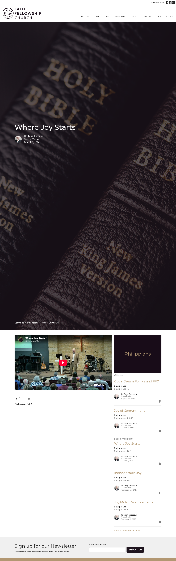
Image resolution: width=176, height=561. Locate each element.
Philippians (33, 323)
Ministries (121, 16)
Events (135, 16)
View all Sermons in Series (127, 530)
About (107, 16)
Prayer (169, 16)
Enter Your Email (97, 544)
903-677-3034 (157, 2)
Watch (85, 16)
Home (96, 16)
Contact (148, 16)
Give (159, 16)
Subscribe (135, 549)
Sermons (19, 323)
